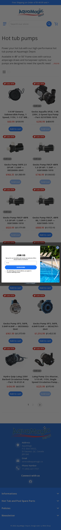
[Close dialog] (57, 247)
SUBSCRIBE (21, 267)
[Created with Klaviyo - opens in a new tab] (30, 283)
